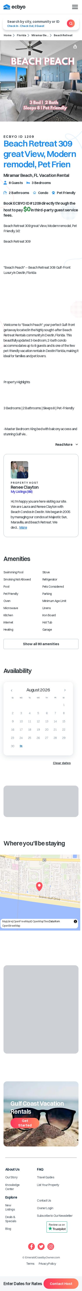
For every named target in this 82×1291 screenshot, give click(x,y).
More (23, 527)
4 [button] (29, 713)
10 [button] (21, 721)
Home (8, 35)
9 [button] (12, 721)
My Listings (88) (22, 491)
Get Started (25, 1122)
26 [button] (38, 738)
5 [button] (38, 713)
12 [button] (38, 721)
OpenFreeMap (21, 921)
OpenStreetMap (11, 925)
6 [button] (46, 713)
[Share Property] (75, 46)
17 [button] (21, 730)
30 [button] (12, 746)
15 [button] (63, 721)
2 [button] (12, 713)
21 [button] (55, 730)
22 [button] (63, 730)
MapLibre (7, 921)
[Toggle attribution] (75, 921)
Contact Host (61, 1283)
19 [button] (38, 730)
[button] (10, 690)
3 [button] (21, 713)
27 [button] (46, 738)
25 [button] (29, 738)
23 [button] (12, 738)
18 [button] (29, 730)
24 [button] (21, 738)
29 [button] (63, 738)
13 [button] (46, 721)
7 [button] (55, 713)
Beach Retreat (63, 35)
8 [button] (64, 713)
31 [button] (21, 746)
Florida (21, 35)
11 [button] (29, 721)
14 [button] (55, 721)
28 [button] (55, 738)
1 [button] (64, 705)
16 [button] (12, 730)
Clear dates (62, 763)
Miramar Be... (40, 35)
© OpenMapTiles (39, 921)
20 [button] (46, 730)
